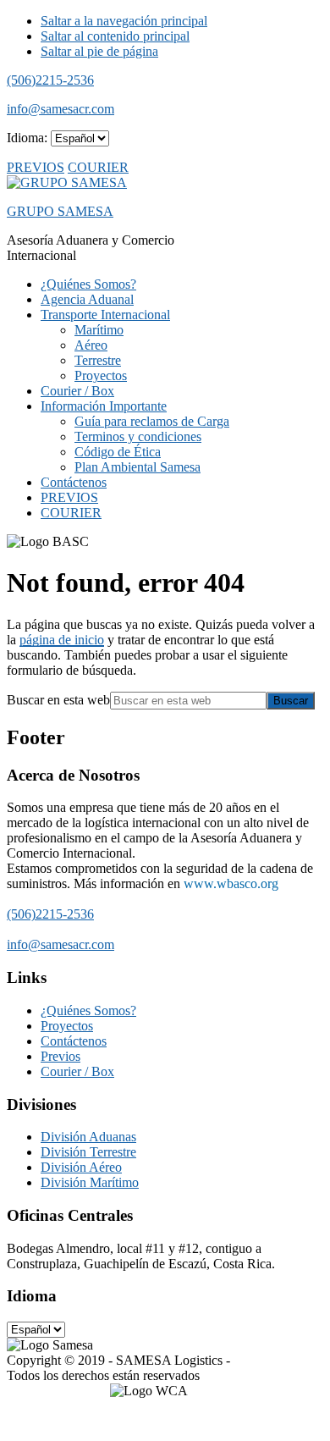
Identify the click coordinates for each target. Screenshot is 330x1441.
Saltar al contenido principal (115, 36)
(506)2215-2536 (50, 80)
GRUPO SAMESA (60, 211)
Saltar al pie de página (99, 51)
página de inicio (61, 639)
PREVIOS (35, 167)
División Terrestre (88, 1152)
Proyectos (67, 1026)
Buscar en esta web (58, 700)
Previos (60, 1056)
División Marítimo (90, 1182)
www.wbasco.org (231, 883)
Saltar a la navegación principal (124, 21)
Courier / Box (77, 1071)
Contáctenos (74, 1041)
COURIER (98, 167)
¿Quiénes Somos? (88, 1010)
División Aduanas (88, 1136)
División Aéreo (81, 1167)
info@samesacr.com (60, 109)
